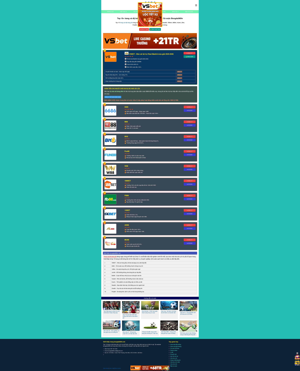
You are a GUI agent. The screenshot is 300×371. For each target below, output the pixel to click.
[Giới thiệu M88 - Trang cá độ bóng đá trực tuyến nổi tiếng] (169, 330)
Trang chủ (110, 11)
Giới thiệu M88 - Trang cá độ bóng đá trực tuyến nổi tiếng (168, 332)
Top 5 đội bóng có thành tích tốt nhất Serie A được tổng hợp (111, 311)
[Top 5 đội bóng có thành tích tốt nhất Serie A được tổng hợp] (111, 309)
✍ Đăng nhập (189, 56)
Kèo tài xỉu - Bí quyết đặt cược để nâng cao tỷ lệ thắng (188, 313)
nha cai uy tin (173, 358)
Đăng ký (180, 71)
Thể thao (123, 11)
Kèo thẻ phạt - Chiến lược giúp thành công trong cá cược (149, 311)
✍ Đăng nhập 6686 (155, 29)
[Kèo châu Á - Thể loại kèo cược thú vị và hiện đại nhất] (131, 330)
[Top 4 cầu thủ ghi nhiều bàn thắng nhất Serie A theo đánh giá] (131, 313)
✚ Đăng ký (189, 53)
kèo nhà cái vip (174, 356)
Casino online (173, 350)
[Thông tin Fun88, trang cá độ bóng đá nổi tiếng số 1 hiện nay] (150, 330)
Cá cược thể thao (174, 348)
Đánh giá (175, 11)
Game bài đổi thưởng (175, 344)
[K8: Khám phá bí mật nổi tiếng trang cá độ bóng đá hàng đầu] (188, 331)
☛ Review (189, 110)
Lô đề (171, 352)
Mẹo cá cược (189, 11)
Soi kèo (136, 11)
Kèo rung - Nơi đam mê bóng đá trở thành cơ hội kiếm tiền (168, 311)
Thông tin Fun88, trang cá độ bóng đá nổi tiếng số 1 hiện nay (150, 332)
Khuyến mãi (173, 354)
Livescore (162, 11)
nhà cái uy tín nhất (175, 362)
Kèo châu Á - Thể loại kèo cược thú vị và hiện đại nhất (130, 332)
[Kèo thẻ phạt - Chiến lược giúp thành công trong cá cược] (150, 309)
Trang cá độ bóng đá (110, 256)
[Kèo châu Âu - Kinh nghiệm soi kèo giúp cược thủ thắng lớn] (111, 329)
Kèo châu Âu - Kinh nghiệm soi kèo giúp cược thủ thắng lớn (111, 331)
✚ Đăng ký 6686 (144, 29)
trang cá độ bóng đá (126, 22)
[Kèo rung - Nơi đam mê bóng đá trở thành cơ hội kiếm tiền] (169, 309)
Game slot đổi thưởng (175, 346)
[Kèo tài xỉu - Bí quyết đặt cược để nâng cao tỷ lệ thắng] (188, 310)
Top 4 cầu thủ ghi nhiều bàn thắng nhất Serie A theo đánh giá (130, 316)
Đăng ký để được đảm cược (112, 97)
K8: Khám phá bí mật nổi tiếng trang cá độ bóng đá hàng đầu (188, 333)
